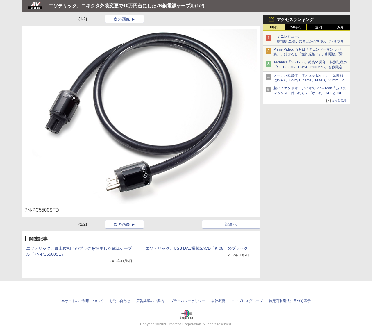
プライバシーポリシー (187, 301)
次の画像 (122, 19)
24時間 (295, 27)
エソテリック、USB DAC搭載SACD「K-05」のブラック (196, 248)
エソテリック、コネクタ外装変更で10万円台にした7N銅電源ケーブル (122, 5)
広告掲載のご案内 (150, 301)
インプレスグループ (247, 301)
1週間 (317, 27)
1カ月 (339, 27)
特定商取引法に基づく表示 (290, 301)
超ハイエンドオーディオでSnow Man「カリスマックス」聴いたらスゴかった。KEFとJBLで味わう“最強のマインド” (309, 93)
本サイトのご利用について (82, 301)
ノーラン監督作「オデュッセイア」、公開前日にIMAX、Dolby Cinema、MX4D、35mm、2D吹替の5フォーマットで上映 (310, 80)
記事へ (231, 224)
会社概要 (218, 301)
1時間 (273, 27)
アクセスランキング (295, 19)
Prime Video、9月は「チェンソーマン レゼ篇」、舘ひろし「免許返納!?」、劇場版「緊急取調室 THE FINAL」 (309, 54)
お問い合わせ (119, 301)
